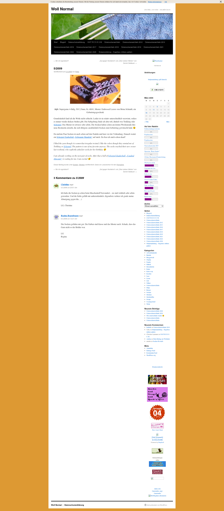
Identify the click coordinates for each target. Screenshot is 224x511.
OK (166, 2)
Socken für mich (158, 341)
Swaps (148, 299)
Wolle (148, 304)
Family (148, 262)
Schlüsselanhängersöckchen (152, 129)
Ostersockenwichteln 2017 (86, 47)
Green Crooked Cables (150, 179)
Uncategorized (150, 302)
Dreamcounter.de (157, 367)
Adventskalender (151, 253)
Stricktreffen (150, 297)
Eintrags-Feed (150, 350)
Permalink (120, 164)
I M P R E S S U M (94, 42)
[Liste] (154, 440)
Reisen (148, 290)
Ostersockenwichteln (112, 42)
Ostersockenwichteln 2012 (132, 42)
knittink (148, 327)
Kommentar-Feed (151, 353)
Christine (65, 184)
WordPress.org (151, 355)
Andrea (148, 339)
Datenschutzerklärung (76, 42)
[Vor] (153, 437)
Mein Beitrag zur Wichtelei (161, 339)
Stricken (82, 164)
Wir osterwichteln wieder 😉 (155, 316)
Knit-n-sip (149, 271)
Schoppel (57, 124)
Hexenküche (150, 267)
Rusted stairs (148, 196)
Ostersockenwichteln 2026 (86, 52)
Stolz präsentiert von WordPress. (157, 505)
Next (161, 430)
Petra (77, 71)
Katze (148, 269)
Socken (75, 164)
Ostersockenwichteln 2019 (131, 47)
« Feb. (146, 122)
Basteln (148, 255)
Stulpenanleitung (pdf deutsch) (157, 79)
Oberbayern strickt (149, 163)
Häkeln (148, 264)
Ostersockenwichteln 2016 (64, 47)
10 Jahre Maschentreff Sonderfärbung (154, 157)
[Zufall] (160, 440)
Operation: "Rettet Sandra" (151, 151)
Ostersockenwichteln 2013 (155, 42)
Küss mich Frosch (149, 191)
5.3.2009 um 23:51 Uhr (69, 187)
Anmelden (149, 348)
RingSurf (161, 442)
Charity (148, 260)
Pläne (148, 288)
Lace (147, 276)
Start (56, 42)
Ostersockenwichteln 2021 (153, 47)
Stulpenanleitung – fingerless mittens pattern (115, 52)
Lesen (148, 278)
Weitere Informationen (155, 2)
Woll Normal (62, 9)
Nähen (148, 283)
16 (146, 113)
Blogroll (63, 42)
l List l (157, 430)
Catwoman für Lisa (149, 168)
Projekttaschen (148, 134)
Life (147, 281)
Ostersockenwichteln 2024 (64, 52)
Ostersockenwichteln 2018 (109, 47)
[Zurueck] (159, 437)
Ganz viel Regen (149, 185)
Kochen (148, 274)
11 (154, 110)
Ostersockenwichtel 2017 (151, 146)
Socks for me (148, 174)
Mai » (168, 122)
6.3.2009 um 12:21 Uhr (69, 219)
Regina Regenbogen (70, 215)
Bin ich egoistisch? (61, 61)
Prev (153, 430)
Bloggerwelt (150, 257)
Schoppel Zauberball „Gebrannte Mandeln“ (74, 137)
